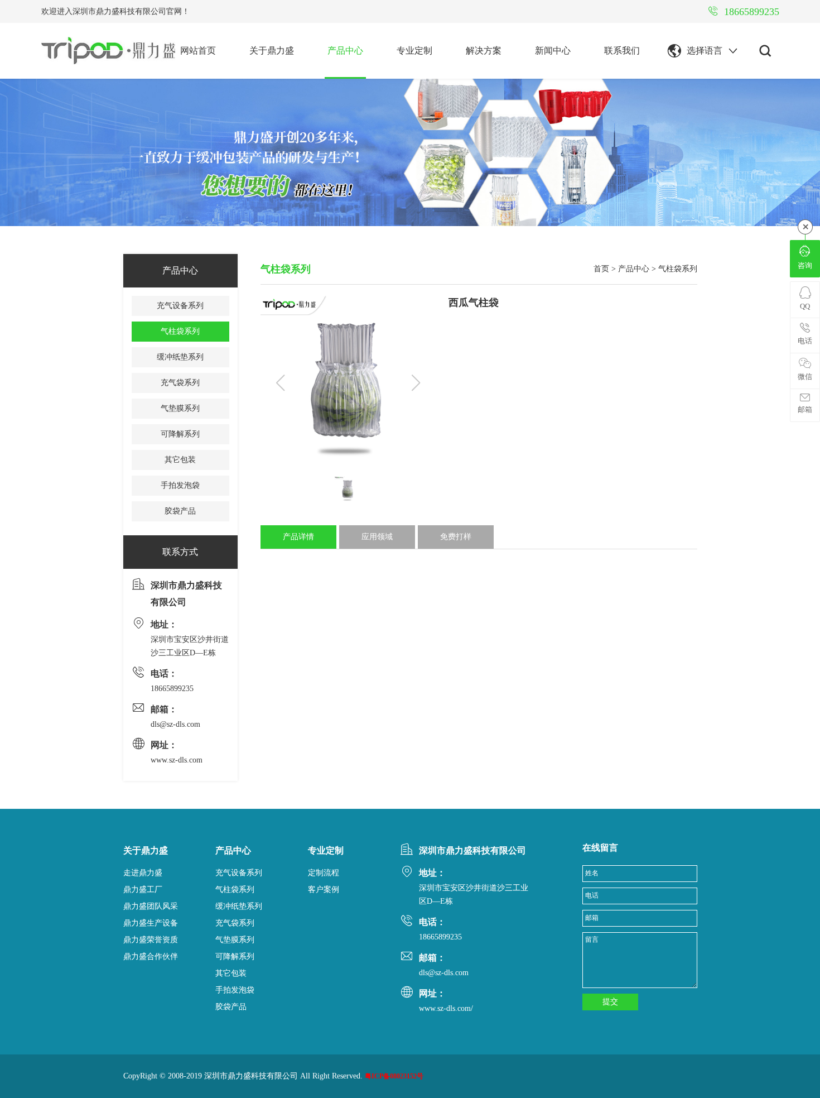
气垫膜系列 (180, 408)
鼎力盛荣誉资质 (150, 940)
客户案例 (323, 889)
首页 (601, 269)
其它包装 (180, 459)
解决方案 (483, 50)
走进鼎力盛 (142, 873)
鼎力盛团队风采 (150, 906)
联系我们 (622, 50)
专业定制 (414, 50)
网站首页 (198, 50)
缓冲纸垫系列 (180, 357)
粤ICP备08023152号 (394, 1076)
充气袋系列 (180, 382)
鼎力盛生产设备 (150, 923)
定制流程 (323, 873)
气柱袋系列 (180, 331)
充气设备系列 (180, 305)
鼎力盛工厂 (142, 889)
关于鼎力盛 (271, 50)
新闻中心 (553, 50)
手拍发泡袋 (180, 485)
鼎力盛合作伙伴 (150, 956)
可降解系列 (180, 434)
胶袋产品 (180, 511)
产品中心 (345, 50)
